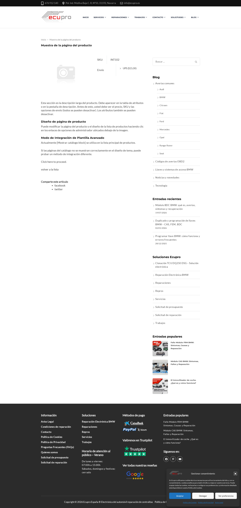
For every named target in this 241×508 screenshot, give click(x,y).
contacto (157, 17)
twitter (59, 189)
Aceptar (180, 496)
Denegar (203, 496)
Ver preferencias (226, 496)
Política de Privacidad (206, 502)
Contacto (46, 431)
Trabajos (139, 17)
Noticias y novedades (167, 177)
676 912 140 (51, 3)
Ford (162, 121)
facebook (60, 185)
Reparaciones (119, 17)
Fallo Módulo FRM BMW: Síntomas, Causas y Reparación (182, 345)
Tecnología (161, 185)
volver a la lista (50, 169)
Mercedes (165, 129)
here (50, 161)
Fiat (162, 113)
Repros (159, 290)
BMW (162, 97)
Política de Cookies (190, 502)
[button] (235, 473)
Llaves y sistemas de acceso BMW (174, 169)
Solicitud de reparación (168, 315)
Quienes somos (49, 452)
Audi (162, 89)
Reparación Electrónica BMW (172, 274)
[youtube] (180, 459)
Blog (194, 17)
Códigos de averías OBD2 (169, 161)
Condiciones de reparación (56, 426)
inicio (86, 17)
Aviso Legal (219, 502)
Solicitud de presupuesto (169, 306)
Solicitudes (177, 17)
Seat (162, 153)
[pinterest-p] (173, 459)
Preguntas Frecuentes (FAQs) (57, 447)
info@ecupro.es (132, 3)
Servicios (99, 17)
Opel (162, 137)
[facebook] (166, 459)
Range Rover (166, 145)
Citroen (163, 105)
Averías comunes (164, 83)
